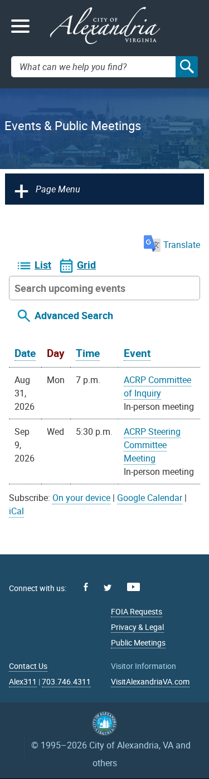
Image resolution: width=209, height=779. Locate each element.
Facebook (86, 587)
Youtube (133, 587)
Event (137, 353)
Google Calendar (149, 498)
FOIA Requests (136, 611)
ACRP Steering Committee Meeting (152, 444)
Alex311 (23, 681)
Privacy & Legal (137, 627)
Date (25, 353)
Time (88, 353)
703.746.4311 (66, 681)
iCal (16, 511)
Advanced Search (74, 315)
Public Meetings (138, 642)
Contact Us (28, 666)
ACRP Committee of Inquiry (157, 386)
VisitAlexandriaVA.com (150, 681)
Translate (181, 245)
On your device (81, 498)
